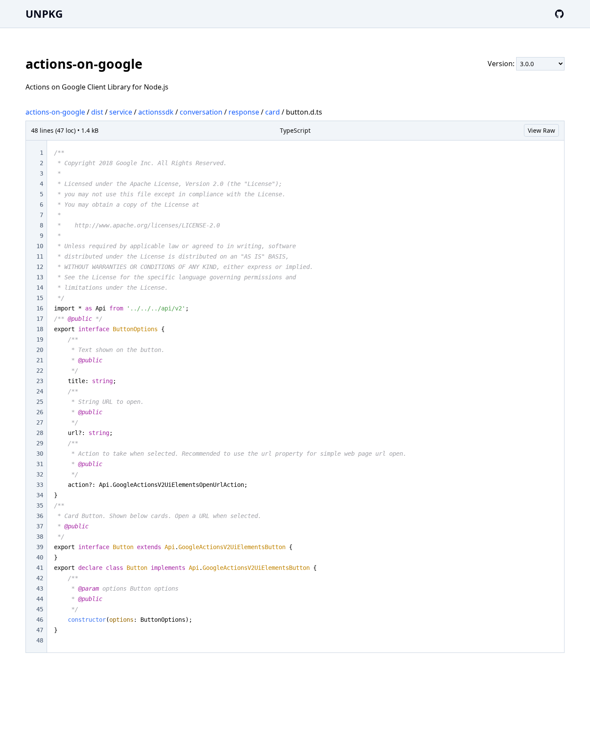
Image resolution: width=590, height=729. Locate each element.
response (243, 112)
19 (39, 339)
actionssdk (156, 112)
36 (39, 515)
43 (39, 588)
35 (39, 505)
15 (39, 297)
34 (39, 495)
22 (39, 370)
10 (39, 246)
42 (39, 578)
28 (39, 432)
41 (39, 567)
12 (39, 266)
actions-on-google (55, 112)
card (272, 112)
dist (97, 112)
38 (39, 536)
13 (39, 277)
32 (39, 474)
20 (39, 349)
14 (39, 287)
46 (39, 619)
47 (39, 630)
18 (39, 329)
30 (39, 453)
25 (39, 401)
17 (39, 318)
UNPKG (44, 13)
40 (39, 557)
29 (39, 443)
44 (39, 598)
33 (39, 484)
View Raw (541, 130)
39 (39, 547)
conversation (201, 112)
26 (39, 412)
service (120, 112)
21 (39, 360)
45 (39, 609)
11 (39, 256)
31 (39, 463)
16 (39, 308)
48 (39, 640)
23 (39, 380)
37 (39, 526)
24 (39, 391)
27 (39, 422)
